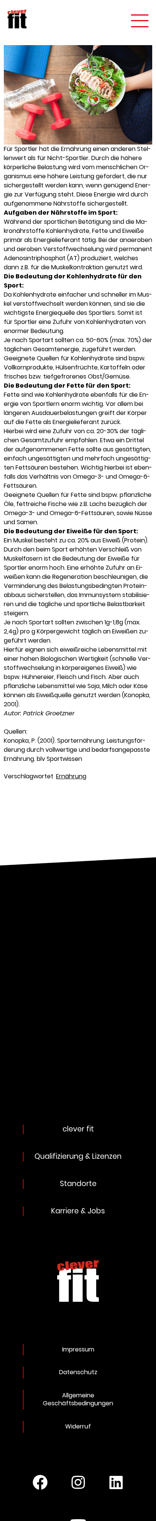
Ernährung (71, 776)
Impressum (78, 1349)
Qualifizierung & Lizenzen (78, 1156)
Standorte (78, 1184)
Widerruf (78, 1426)
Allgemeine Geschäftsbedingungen (78, 1399)
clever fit (78, 1129)
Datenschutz (78, 1372)
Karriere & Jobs (78, 1211)
